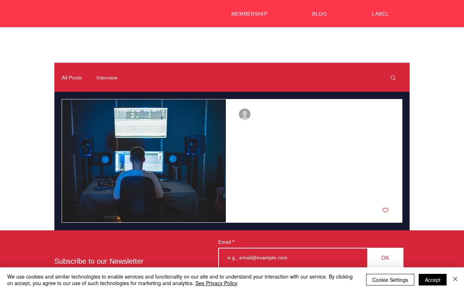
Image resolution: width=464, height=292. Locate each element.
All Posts (72, 77)
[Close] (455, 279)
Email (225, 241)
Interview (106, 77)
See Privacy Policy (216, 283)
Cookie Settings (390, 279)
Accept (432, 279)
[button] (393, 78)
